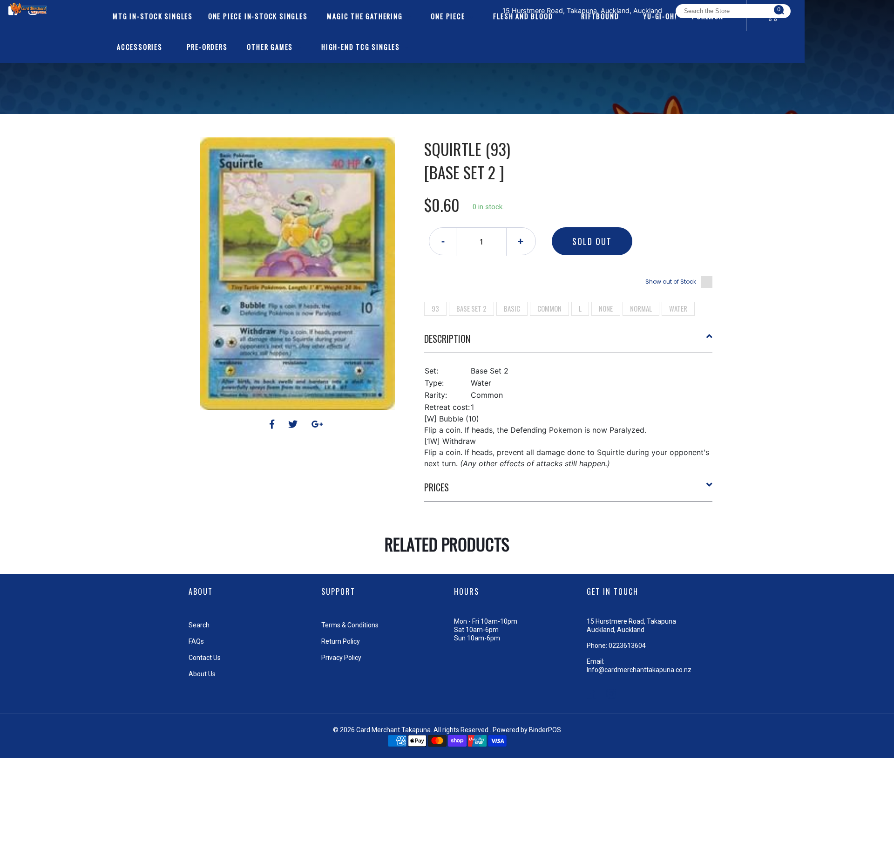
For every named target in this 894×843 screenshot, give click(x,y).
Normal (641, 308)
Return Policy (340, 641)
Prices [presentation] (436, 487)
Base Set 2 (471, 308)
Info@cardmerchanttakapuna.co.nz (639, 669)
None (606, 308)
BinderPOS (545, 730)
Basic (512, 308)
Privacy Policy (341, 657)
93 (435, 308)
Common (549, 308)
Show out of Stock (670, 282)
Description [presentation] (447, 339)
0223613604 (627, 645)
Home (420, 121)
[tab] (568, 342)
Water (678, 308)
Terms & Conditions (350, 625)
